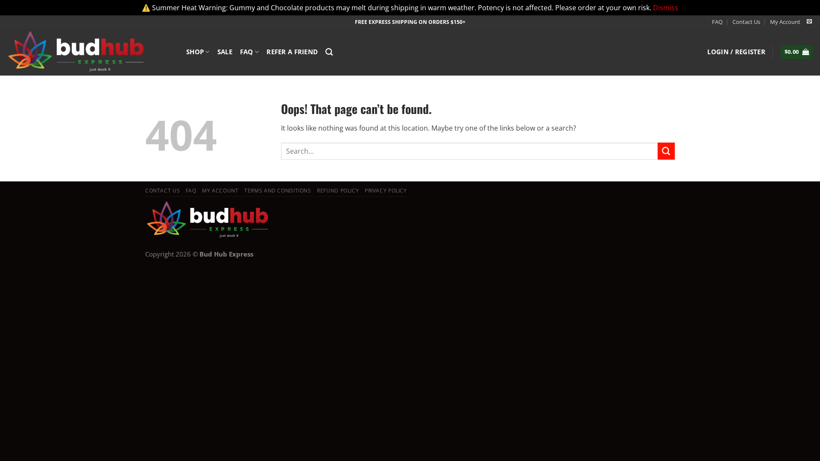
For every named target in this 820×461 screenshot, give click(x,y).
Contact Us (746, 22)
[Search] (329, 52)
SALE (224, 51)
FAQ (717, 22)
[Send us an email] (809, 22)
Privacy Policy (386, 190)
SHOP (195, 51)
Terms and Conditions (277, 190)
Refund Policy (338, 190)
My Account (785, 22)
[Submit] (666, 151)
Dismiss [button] (665, 7)
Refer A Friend (292, 51)
